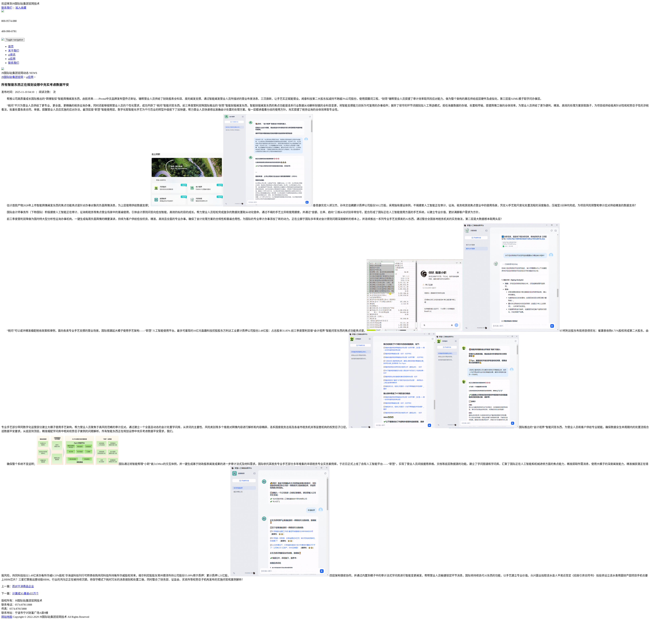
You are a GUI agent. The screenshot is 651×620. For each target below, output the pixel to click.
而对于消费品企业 (23, 586)
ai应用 (11, 58)
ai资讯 (11, 54)
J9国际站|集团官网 (12, 77)
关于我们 (13, 50)
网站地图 (6, 616)
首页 (11, 46)
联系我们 (6, 7)
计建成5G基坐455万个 (25, 593)
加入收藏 (20, 7)
